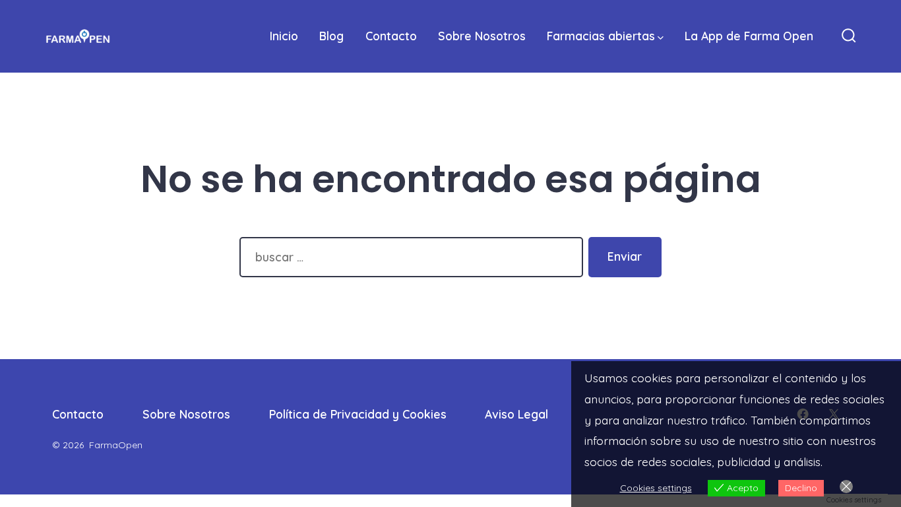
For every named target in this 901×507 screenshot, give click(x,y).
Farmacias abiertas (601, 35)
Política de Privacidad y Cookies (358, 414)
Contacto (391, 35)
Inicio (284, 35)
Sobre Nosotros (482, 35)
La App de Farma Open (749, 35)
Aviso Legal (516, 414)
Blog (331, 35)
